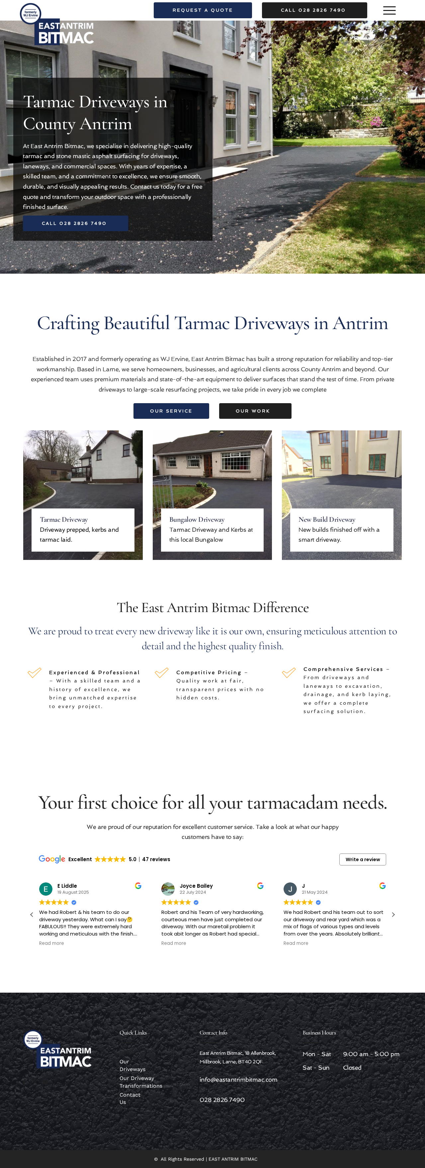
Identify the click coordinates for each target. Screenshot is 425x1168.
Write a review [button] (363, 859)
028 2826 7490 (222, 1099)
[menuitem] (131, 1052)
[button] (389, 10)
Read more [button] (51, 943)
